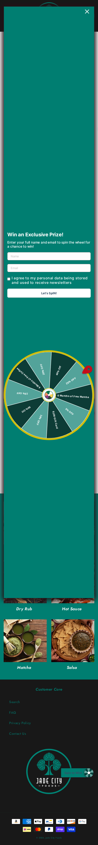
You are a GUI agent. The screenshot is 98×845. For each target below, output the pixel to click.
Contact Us (17, 733)
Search (14, 701)
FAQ (12, 712)
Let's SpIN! (49, 293)
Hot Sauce (72, 609)
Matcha (24, 667)
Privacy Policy (20, 723)
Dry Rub (24, 609)
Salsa (72, 667)
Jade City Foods (54, 837)
